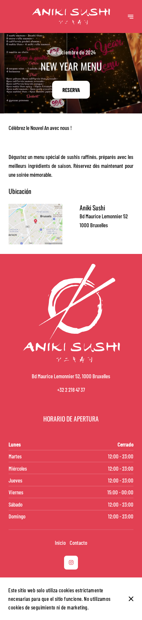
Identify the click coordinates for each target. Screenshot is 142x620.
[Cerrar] (131, 599)
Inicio (60, 542)
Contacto (78, 542)
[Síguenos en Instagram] (71, 563)
